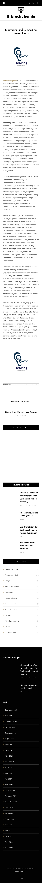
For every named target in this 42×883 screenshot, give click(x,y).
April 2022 (9, 842)
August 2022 (9, 819)
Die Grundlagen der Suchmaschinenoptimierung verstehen (29, 529)
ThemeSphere (20, 871)
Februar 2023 (10, 790)
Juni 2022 (8, 830)
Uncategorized (10, 632)
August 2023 (9, 767)
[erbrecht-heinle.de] (21, 12)
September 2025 (11, 710)
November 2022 (11, 802)
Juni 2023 (8, 773)
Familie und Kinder (12, 586)
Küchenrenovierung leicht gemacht (29, 514)
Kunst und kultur (11, 609)
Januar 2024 (9, 761)
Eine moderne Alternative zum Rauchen (21, 412)
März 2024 (9, 756)
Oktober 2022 (10, 807)
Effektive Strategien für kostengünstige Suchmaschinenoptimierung (29, 497)
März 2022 (9, 848)
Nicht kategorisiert (12, 621)
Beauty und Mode (11, 569)
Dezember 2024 (11, 721)
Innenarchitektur (11, 604)
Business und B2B (11, 575)
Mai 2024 (8, 750)
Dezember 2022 (11, 796)
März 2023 (9, 784)
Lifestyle (8, 615)
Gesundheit (9, 592)
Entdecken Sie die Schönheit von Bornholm (28, 545)
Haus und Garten (11, 598)
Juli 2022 (8, 824)
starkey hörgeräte (10, 80)
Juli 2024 (8, 744)
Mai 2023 (8, 779)
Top (21, 878)
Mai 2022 (8, 836)
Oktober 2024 (10, 727)
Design (7, 580)
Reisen (7, 626)
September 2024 (11, 733)
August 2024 (9, 738)
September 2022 (11, 813)
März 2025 (9, 715)
